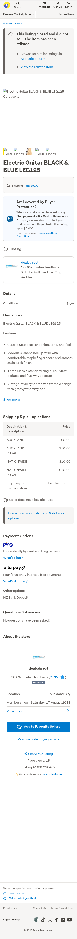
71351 (55, 677)
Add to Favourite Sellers (41, 726)
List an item (66, 14)
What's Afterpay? (16, 581)
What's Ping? (13, 557)
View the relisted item (37, 67)
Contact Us (39, 908)
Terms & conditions (62, 908)
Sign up (57, 6)
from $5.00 (31, 185)
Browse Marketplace (17, 14)
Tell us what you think (22, 898)
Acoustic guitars (33, 58)
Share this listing (40, 754)
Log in (68, 6)
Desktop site (10, 908)
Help (25, 908)
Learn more (16, 893)
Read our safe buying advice (39, 739)
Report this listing (52, 774)
